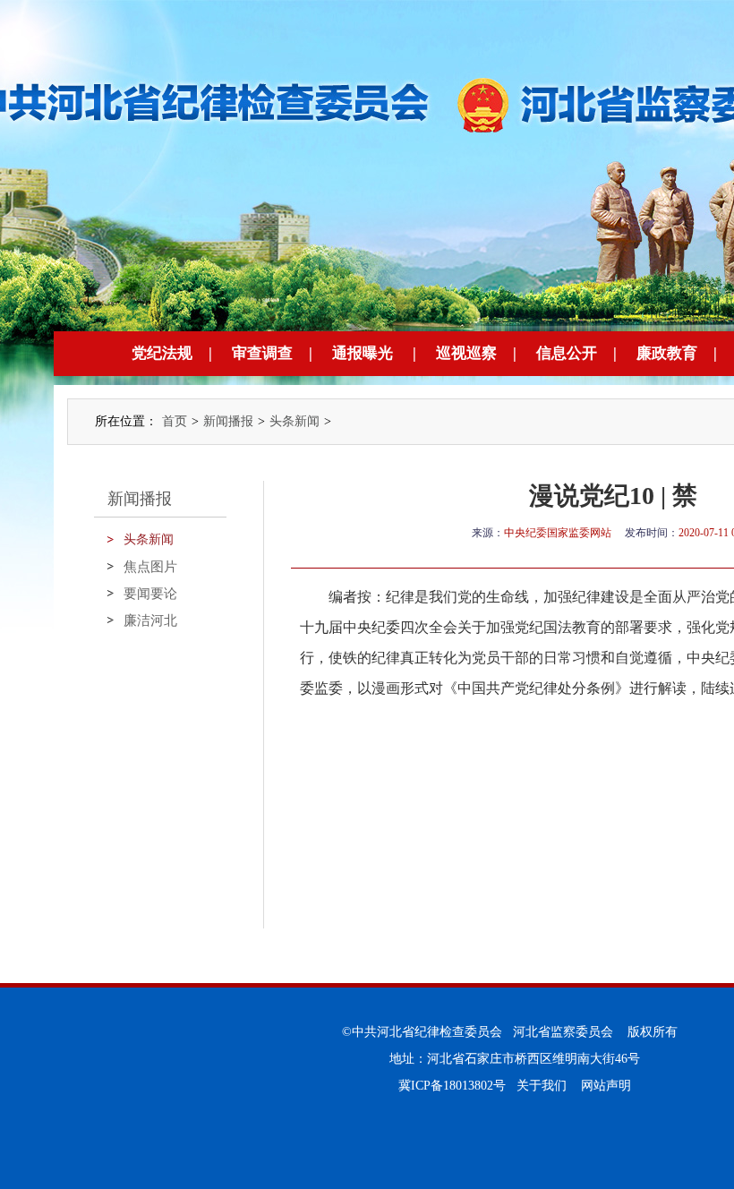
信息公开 (566, 353)
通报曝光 (362, 353)
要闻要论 (150, 593)
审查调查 (262, 353)
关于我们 (541, 1085)
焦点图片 (150, 567)
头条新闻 (294, 421)
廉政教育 (666, 353)
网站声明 (606, 1085)
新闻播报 (228, 421)
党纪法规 (162, 353)
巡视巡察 (466, 353)
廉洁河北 (150, 620)
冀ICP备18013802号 (452, 1085)
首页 (174, 421)
